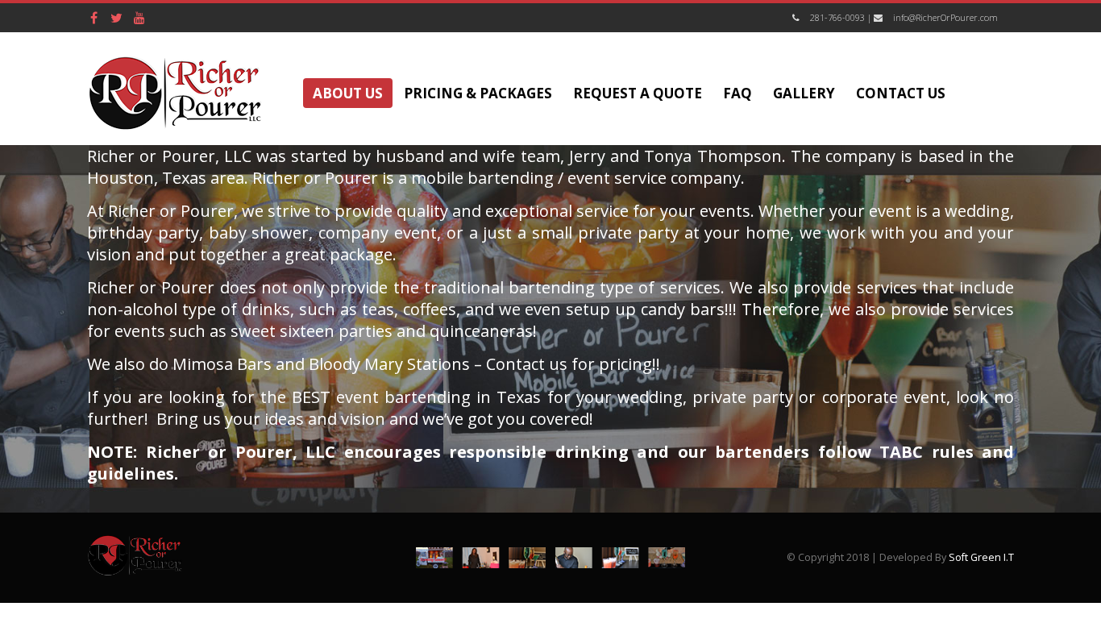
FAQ (737, 93)
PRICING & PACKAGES (478, 93)
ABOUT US (348, 93)
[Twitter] (117, 18)
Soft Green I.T (981, 557)
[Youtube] (139, 18)
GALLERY (804, 93)
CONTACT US (900, 93)
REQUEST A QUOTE (637, 93)
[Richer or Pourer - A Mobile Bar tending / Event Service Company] (175, 92)
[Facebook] (94, 18)
